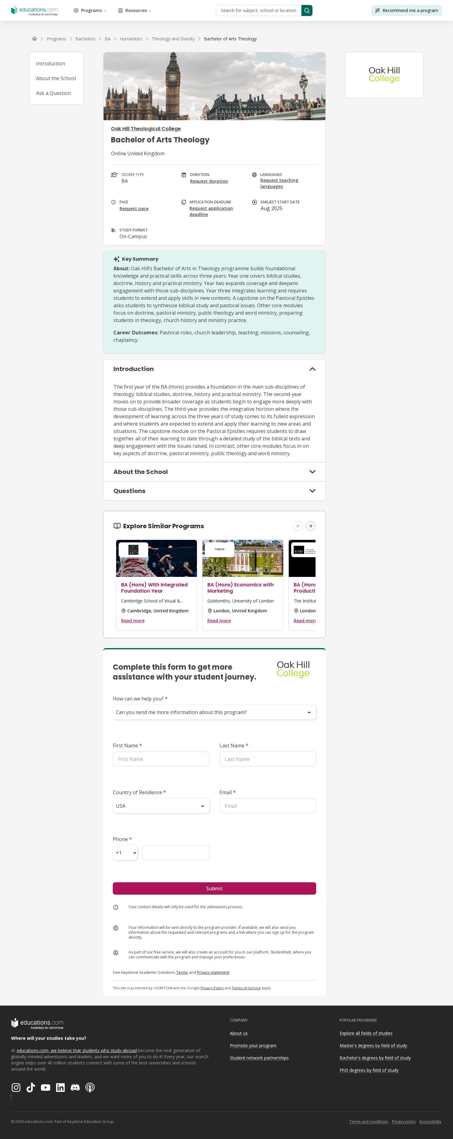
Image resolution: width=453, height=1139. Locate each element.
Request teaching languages (279, 183)
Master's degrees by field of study (373, 1045)
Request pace (134, 208)
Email (227, 792)
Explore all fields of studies (366, 1033)
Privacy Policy (212, 988)
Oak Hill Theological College (146, 128)
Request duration (209, 181)
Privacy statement (213, 972)
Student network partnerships (259, 1058)
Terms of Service (246, 988)
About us (239, 1033)
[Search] (306, 10)
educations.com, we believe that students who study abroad (77, 1050)
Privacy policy (404, 1121)
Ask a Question (53, 93)
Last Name (233, 745)
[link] (230, 39)
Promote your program (253, 1045)
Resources (136, 10)
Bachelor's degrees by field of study (375, 1058)
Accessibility (430, 1121)
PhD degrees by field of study (369, 1070)
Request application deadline (211, 211)
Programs (91, 10)
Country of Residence (139, 792)
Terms (182, 972)
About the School (56, 78)
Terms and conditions (368, 1121)
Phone (122, 839)
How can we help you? (140, 698)
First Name (127, 745)
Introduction (50, 63)
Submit (214, 888)
